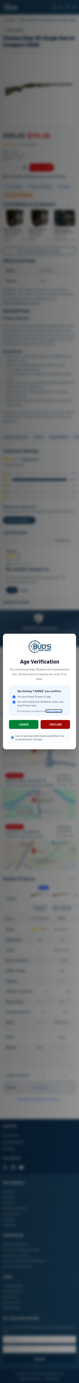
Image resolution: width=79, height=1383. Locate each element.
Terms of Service (54, 711)
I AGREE (24, 724)
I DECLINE (55, 724)
